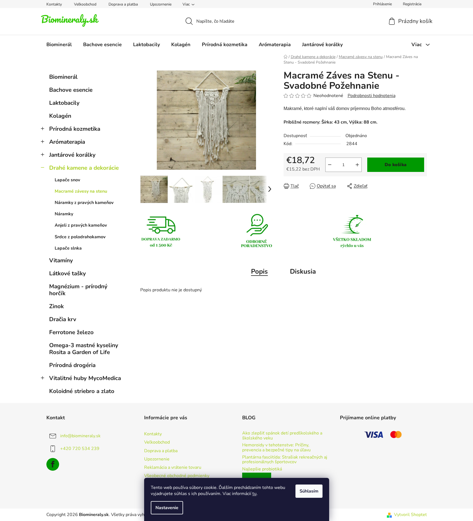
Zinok (56, 306)
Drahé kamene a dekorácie (84, 168)
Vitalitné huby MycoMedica (85, 378)
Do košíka (395, 165)
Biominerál (63, 77)
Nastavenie (166, 508)
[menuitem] (59, 44)
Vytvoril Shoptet (410, 515)
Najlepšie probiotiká (262, 469)
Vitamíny (61, 260)
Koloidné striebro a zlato (81, 391)
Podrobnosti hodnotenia (371, 96)
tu (254, 494)
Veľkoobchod (85, 4)
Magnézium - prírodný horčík (78, 289)
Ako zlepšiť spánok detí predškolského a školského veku (282, 436)
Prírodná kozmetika (74, 129)
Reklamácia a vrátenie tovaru (172, 467)
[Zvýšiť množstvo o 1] (357, 165)
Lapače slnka (68, 248)
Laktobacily (64, 103)
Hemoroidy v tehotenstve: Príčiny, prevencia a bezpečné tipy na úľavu (276, 447)
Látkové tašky (67, 273)
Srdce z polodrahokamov (80, 237)
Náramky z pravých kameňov (84, 203)
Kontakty (54, 4)
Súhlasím (309, 491)
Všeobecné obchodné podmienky (176, 476)
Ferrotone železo (71, 332)
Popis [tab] (259, 271)
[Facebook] (52, 464)
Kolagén (60, 116)
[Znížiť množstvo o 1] (330, 165)
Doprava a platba (123, 4)
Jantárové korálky (72, 155)
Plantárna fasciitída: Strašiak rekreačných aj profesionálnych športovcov (284, 460)
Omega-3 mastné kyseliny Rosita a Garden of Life (83, 348)
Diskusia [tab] (303, 271)
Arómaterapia (67, 142)
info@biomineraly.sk (80, 436)
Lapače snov (67, 180)
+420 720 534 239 (79, 449)
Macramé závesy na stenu (81, 191)
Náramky (64, 214)
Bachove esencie (71, 90)
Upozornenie (160, 4)
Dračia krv (62, 319)
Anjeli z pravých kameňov (81, 225)
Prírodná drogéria (72, 365)
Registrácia (412, 4)
